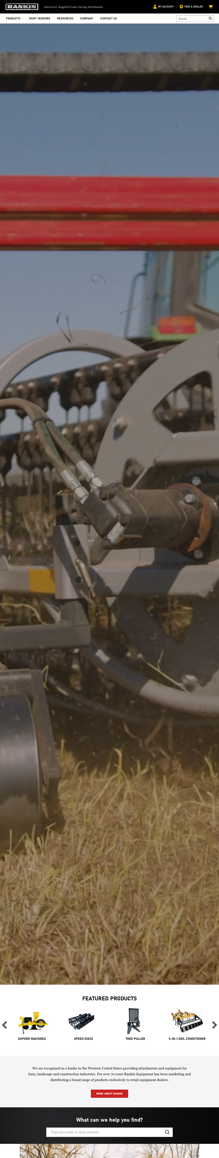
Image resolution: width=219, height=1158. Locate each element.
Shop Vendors (39, 18)
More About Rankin (109, 1093)
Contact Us (108, 18)
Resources (65, 18)
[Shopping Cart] (211, 6)
